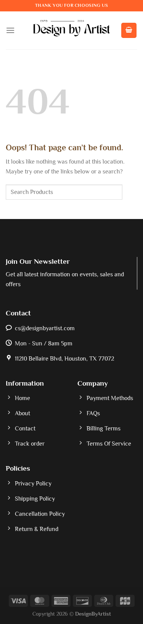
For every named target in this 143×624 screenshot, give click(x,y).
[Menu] (10, 30)
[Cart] (129, 30)
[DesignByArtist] (71, 30)
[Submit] (129, 192)
